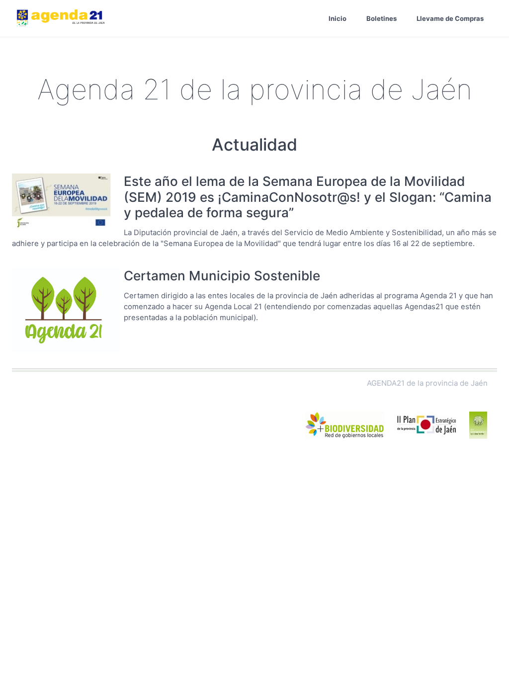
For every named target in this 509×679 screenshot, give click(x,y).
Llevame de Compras (450, 18)
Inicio (337, 18)
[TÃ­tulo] (66, 202)
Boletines (381, 18)
